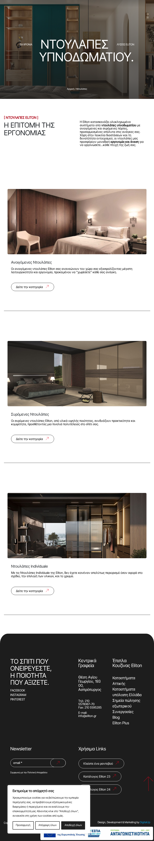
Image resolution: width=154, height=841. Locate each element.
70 (92, 704)
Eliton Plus (120, 723)
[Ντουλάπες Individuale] (77, 542)
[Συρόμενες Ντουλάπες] (77, 390)
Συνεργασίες (123, 712)
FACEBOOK (17, 690)
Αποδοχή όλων (73, 825)
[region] (49, 809)
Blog (116, 718)
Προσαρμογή (23, 825)
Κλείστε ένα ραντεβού (98, 763)
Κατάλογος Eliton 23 (96, 776)
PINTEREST (17, 699)
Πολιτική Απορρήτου (37, 773)
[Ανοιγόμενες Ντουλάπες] (77, 238)
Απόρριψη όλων (47, 825)
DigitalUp (145, 822)
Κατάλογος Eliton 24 (96, 789)
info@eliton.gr (87, 716)
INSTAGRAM (18, 695)
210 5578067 (84, 703)
